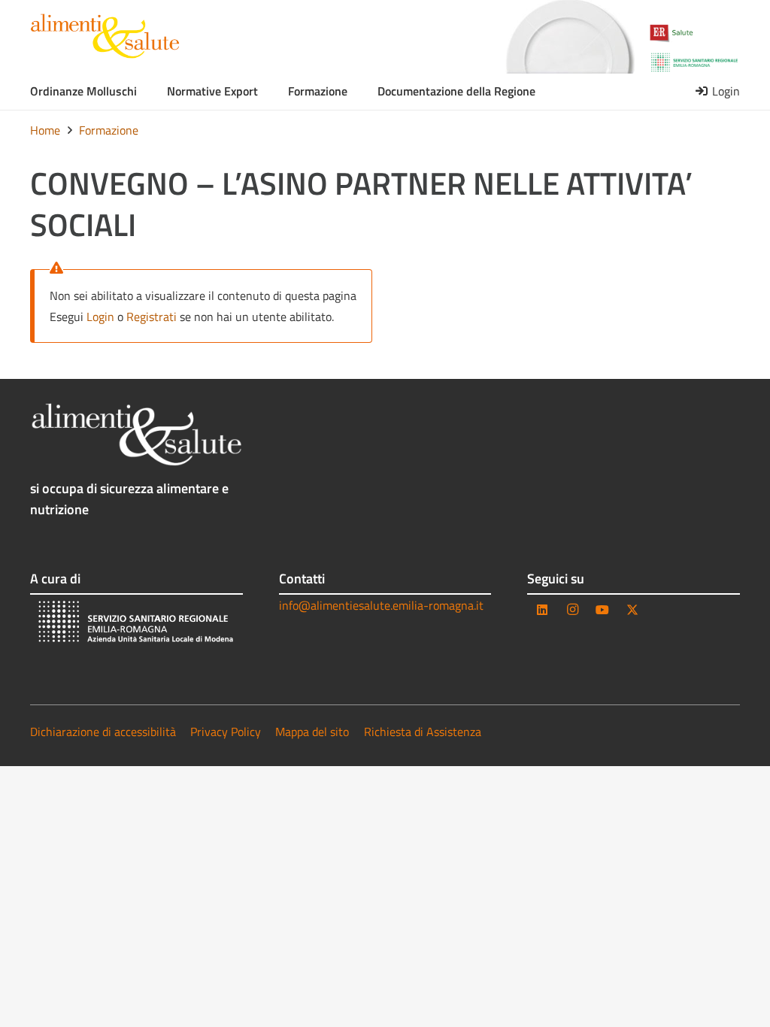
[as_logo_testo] (105, 36)
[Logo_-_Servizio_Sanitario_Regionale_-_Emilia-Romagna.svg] (694, 62)
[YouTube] (602, 610)
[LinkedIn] (542, 610)
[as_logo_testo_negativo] (136, 435)
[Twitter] (632, 610)
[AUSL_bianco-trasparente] (136, 623)
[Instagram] (572, 610)
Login (100, 316)
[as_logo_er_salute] (694, 33)
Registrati (151, 316)
